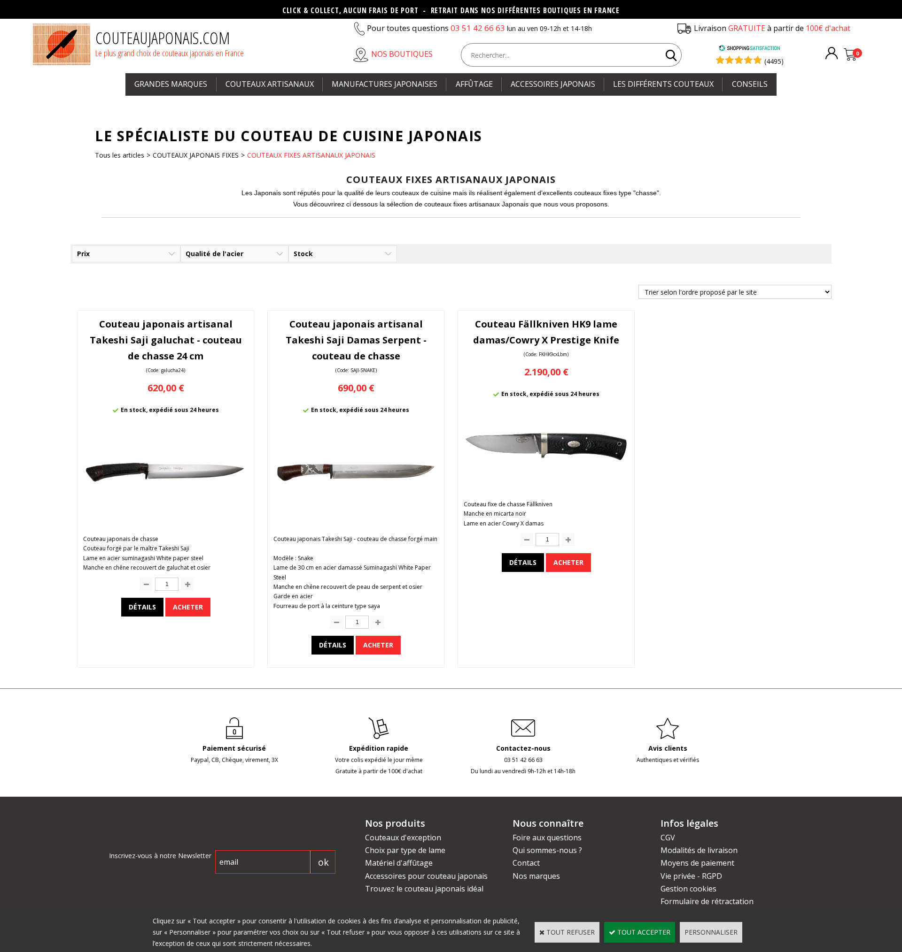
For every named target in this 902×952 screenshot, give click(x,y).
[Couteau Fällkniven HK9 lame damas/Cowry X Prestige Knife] (546, 489)
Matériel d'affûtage (399, 863)
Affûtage (474, 84)
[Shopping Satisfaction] (749, 49)
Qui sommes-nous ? (547, 850)
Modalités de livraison (699, 850)
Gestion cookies (688, 888)
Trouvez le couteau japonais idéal (424, 888)
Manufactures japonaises (384, 84)
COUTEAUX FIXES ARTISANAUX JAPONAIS (311, 155)
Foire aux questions (547, 837)
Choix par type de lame (405, 850)
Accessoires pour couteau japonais (426, 876)
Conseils (750, 84)
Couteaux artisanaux (270, 84)
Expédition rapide (378, 748)
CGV (668, 837)
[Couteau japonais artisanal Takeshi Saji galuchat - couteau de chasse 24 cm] (165, 522)
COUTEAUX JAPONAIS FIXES (196, 155)
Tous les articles (119, 155)
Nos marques (536, 876)
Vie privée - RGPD (691, 876)
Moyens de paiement (697, 863)
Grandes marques (170, 84)
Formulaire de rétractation (707, 901)
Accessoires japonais (553, 84)
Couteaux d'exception (403, 837)
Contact (526, 863)
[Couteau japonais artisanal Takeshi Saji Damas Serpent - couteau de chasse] (355, 522)
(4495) (774, 61)
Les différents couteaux (663, 84)
